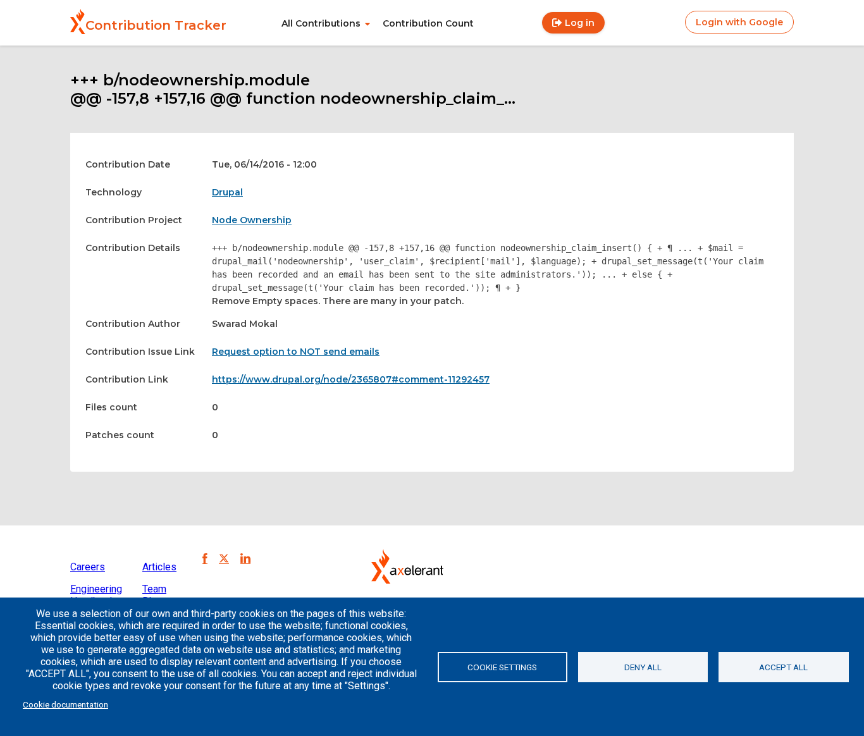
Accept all (783, 667)
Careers (87, 567)
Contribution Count (428, 23)
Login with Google (739, 22)
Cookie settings (502, 667)
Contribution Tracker (155, 25)
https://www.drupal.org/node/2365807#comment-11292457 (351, 379)
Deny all (643, 667)
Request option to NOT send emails (296, 351)
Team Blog (154, 595)
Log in (580, 22)
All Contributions (321, 23)
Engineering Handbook (96, 595)
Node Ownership (252, 220)
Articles (159, 567)
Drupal (227, 192)
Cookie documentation (65, 704)
